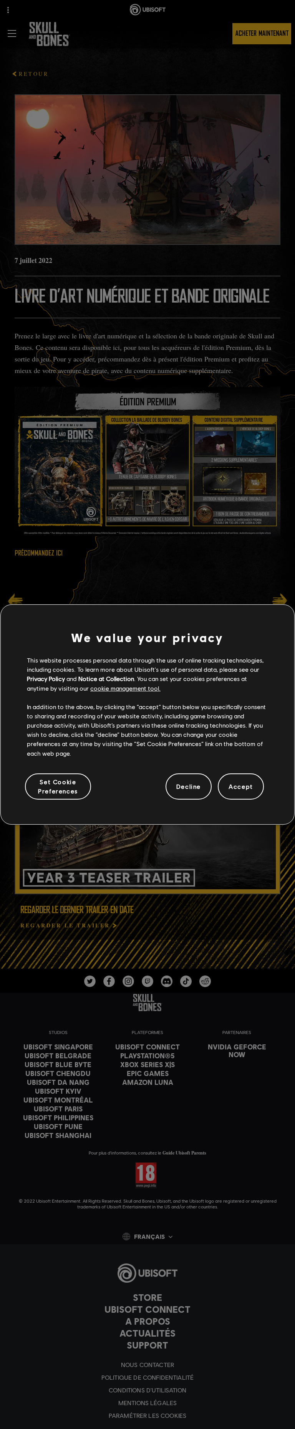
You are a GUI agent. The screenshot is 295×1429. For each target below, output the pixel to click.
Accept (241, 786)
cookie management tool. (125, 688)
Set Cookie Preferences (58, 786)
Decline (188, 786)
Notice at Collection (106, 678)
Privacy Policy (46, 678)
